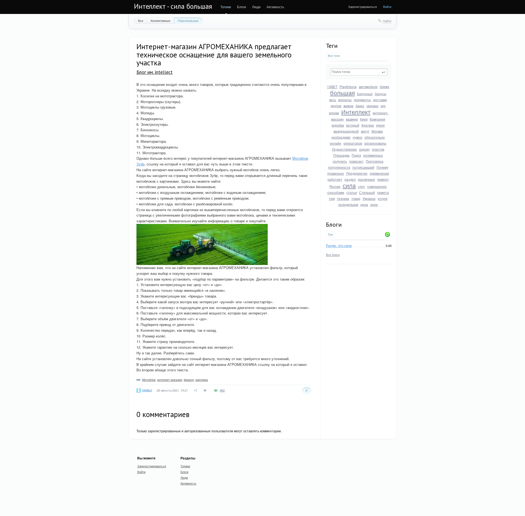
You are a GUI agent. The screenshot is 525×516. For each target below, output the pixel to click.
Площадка (341, 155)
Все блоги (333, 254)
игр (383, 105)
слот (361, 186)
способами (335, 192)
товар (355, 198)
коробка (338, 125)
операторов (352, 143)
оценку (364, 149)
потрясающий (363, 167)
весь (332, 99)
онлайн (335, 143)
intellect (147, 390)
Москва (377, 131)
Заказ (359, 105)
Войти (387, 6)
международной (346, 131)
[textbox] (358, 71)
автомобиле (368, 86)
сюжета (383, 192)
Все (140, 20)
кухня (380, 125)
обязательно (374, 137)
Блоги (241, 6)
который (352, 125)
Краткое (367, 125)
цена (364, 204)
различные (366, 179)
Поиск (356, 155)
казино (352, 119)
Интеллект (356, 111)
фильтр (189, 379)
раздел (350, 179)
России (334, 186)
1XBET (332, 86)
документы (362, 99)
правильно (335, 173)
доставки (380, 99)
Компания (377, 119)
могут (365, 131)
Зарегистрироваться (362, 6)
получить (340, 161)
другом (336, 105)
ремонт (383, 179)
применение (379, 173)
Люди (256, 6)
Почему (382, 167)
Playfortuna (348, 86)
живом (348, 105)
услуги (382, 198)
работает (335, 179)
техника (343, 198)
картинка (202, 379)
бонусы (380, 93)
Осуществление (344, 149)
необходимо (341, 137)
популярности (339, 167)
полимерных (373, 155)
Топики (225, 6)
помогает (356, 161)
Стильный (367, 192)
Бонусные (365, 93)
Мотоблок (149, 379)
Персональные (188, 20)
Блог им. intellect (154, 72)
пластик (378, 149)
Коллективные (160, 20)
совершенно (377, 186)
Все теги (334, 55)
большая (342, 92)
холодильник (348, 204)
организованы (375, 143)
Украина (369, 198)
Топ (330, 234)
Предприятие (357, 173)
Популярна (374, 161)
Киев (364, 119)
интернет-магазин (169, 379)
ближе (384, 86)
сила (349, 185)
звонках (372, 105)
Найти (387, 21)
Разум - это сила (339, 245)
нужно (357, 137)
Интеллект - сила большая (173, 6)
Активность (275, 6)
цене (374, 204)
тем (332, 198)
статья (351, 192)
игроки (334, 112)
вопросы (345, 99)
